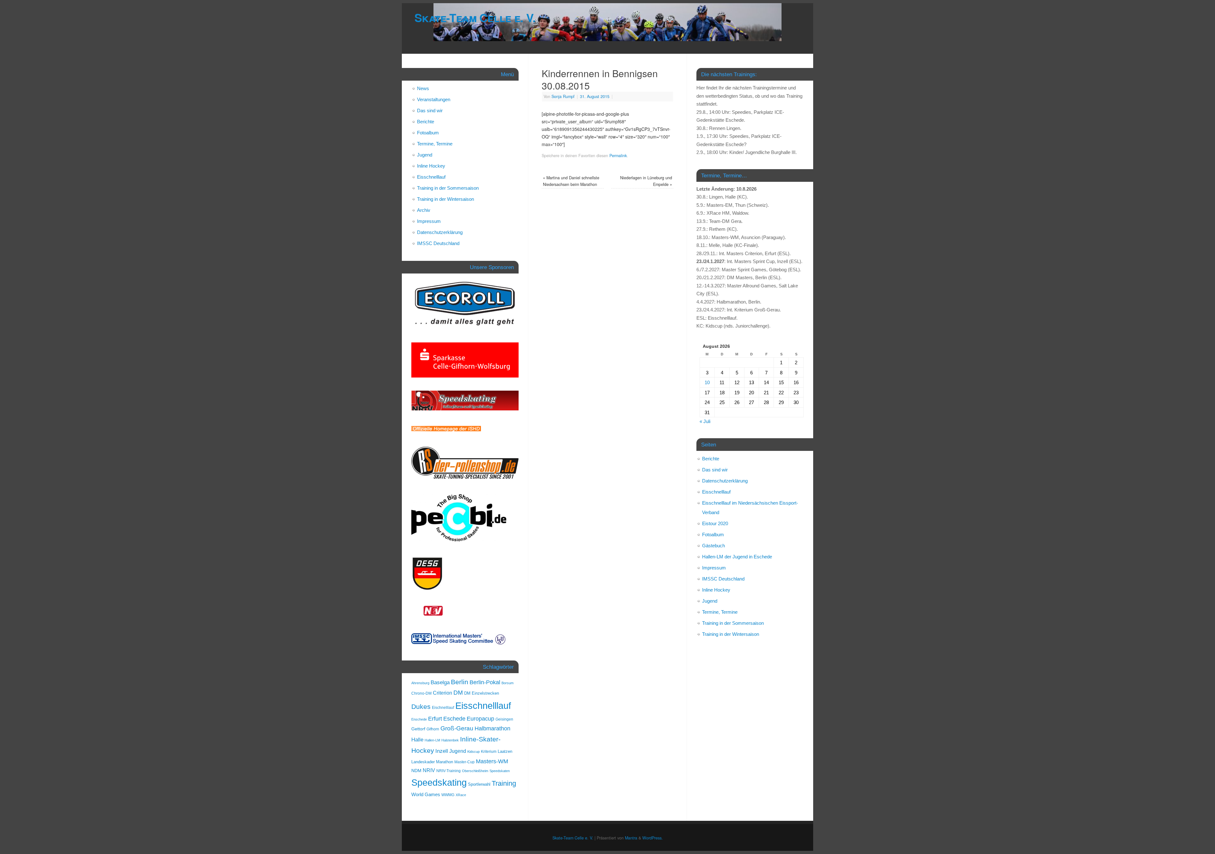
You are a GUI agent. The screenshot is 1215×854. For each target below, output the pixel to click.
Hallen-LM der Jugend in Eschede (737, 556)
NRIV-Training (448, 771)
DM (458, 692)
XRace (461, 795)
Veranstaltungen (433, 99)
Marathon (444, 761)
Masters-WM (492, 761)
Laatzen (505, 751)
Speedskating (439, 782)
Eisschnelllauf (431, 177)
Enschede (419, 719)
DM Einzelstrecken (481, 693)
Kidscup (473, 751)
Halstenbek (450, 740)
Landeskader (423, 761)
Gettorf (418, 728)
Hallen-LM (432, 740)
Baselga (440, 682)
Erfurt (435, 718)
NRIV (429, 770)
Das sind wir (430, 110)
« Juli (705, 421)
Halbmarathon (492, 728)
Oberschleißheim (475, 771)
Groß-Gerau (456, 728)
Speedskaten (499, 771)
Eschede (454, 719)
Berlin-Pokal (485, 682)
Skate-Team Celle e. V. (474, 17)
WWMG (447, 795)
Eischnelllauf (443, 707)
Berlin (459, 681)
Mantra (631, 838)
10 (707, 382)
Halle (417, 739)
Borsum (508, 683)
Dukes (421, 706)
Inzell (441, 751)
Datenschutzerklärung (440, 232)
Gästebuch (713, 545)
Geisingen (504, 719)
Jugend (424, 154)
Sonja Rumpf (563, 96)
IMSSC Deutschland (438, 243)
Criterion (442, 693)
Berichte (425, 121)
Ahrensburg (420, 683)
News (423, 88)
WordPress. (652, 838)
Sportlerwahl (479, 784)
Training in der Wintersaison (445, 199)
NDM (416, 770)
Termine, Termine (434, 143)
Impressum (429, 221)
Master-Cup (464, 762)
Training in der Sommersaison (448, 188)
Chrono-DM (421, 693)
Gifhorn (433, 729)
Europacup (480, 719)
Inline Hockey (431, 166)
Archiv (423, 210)
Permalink (618, 155)
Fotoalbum (428, 132)
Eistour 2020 (715, 523)
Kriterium (488, 751)
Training (504, 783)
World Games (425, 794)
